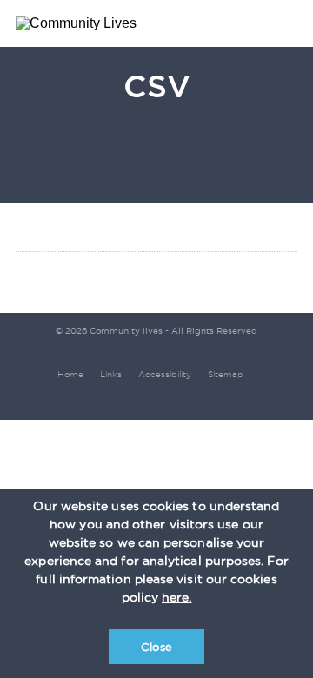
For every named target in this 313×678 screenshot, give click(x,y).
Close (156, 647)
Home (70, 374)
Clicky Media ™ (145, 400)
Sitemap (225, 374)
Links (111, 374)
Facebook (174, 399)
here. (176, 597)
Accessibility (164, 374)
